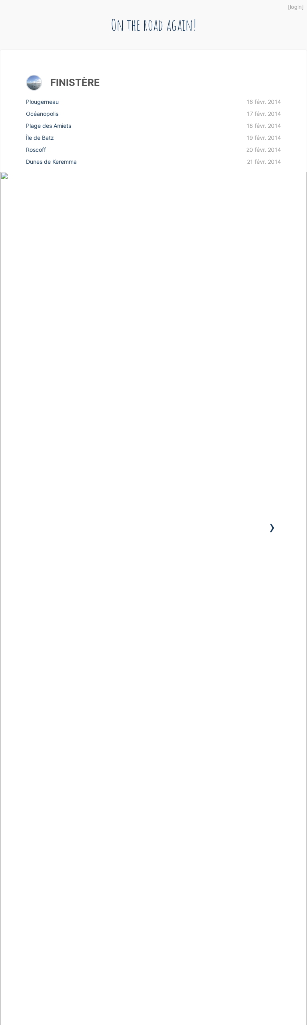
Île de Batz (153, 137)
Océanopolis (153, 113)
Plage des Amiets (153, 125)
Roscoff (153, 149)
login (296, 7)
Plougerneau (153, 101)
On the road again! (154, 24)
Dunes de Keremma (153, 161)
